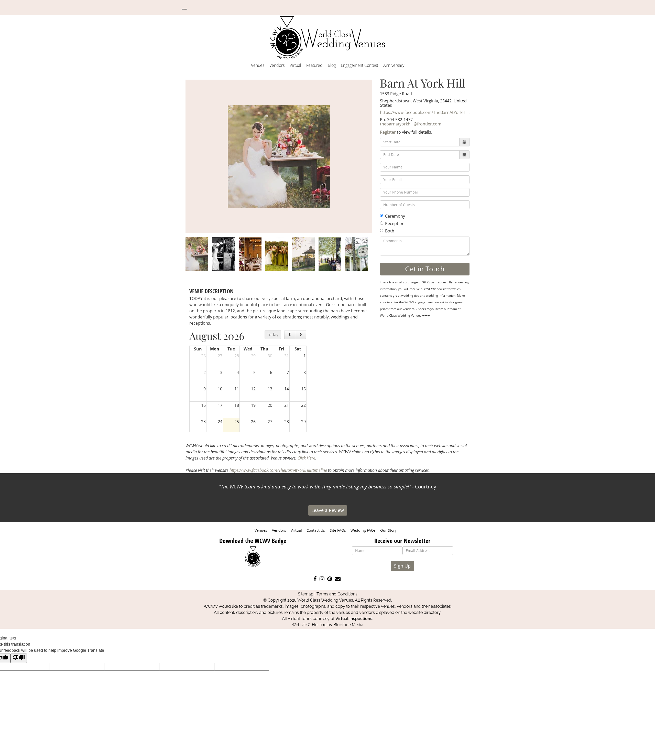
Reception (395, 223)
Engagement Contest (359, 65)
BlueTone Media (348, 624)
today (272, 334)
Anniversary (393, 65)
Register (388, 132)
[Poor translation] (18, 658)
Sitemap (305, 594)
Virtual (295, 65)
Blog (332, 65)
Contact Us (316, 530)
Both (389, 231)
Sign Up (402, 566)
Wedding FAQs (363, 530)
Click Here (306, 458)
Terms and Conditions (336, 594)
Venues (257, 65)
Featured (314, 65)
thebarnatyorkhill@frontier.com (410, 124)
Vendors (277, 65)
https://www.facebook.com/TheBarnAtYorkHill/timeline (433, 112)
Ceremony (395, 216)
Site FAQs (338, 530)
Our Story (388, 530)
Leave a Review (327, 510)
